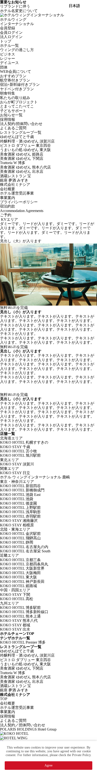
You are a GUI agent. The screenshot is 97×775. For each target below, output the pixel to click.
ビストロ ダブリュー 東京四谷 (25, 145)
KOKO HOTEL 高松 (16, 599)
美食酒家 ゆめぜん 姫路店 (21, 154)
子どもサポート (13, 111)
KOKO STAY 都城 (15, 625)
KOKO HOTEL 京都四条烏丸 (24, 564)
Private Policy (81, 755)
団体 (4, 67)
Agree (48, 765)
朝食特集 (7, 93)
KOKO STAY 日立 (15, 473)
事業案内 (7, 198)
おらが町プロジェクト (19, 102)
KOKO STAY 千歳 (15, 447)
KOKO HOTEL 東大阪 (18, 577)
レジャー (7, 58)
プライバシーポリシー (19, 202)
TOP (3, 699)
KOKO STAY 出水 (15, 629)
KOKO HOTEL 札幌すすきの (24, 442)
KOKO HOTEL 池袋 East (20, 495)
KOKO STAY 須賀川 (17, 464)
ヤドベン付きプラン (17, 89)
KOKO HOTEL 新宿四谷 (20, 486)
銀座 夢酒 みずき (14, 180)
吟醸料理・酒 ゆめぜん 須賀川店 (27, 141)
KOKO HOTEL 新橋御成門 (22, 490)
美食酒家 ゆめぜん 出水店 (21, 171)
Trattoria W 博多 (12, 163)
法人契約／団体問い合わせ (22, 725)
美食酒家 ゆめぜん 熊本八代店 (25, 167)
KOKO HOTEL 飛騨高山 (20, 538)
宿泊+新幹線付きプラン (20, 84)
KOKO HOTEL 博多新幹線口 (24, 612)
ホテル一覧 (9, 45)
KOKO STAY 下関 (15, 595)
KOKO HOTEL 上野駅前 (20, 508)
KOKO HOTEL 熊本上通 (20, 616)
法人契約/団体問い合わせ (21, 124)
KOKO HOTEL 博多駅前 (20, 608)
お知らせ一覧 (11, 115)
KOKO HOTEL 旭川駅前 (20, 455)
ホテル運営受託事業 (17, 193)
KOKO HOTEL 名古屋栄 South (25, 551)
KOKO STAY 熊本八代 (19, 621)
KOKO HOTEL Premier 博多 (23, 642)
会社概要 (7, 189)
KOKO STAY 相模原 (17, 525)
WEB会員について (15, 71)
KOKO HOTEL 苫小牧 (18, 451)
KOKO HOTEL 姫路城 (18, 586)
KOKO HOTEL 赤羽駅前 (20, 516)
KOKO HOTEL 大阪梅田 (20, 573)
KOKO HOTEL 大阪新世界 (22, 568)
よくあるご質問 (13, 128)
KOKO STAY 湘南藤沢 (19, 521)
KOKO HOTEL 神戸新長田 (22, 582)
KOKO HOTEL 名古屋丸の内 (24, 547)
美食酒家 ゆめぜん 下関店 (21, 158)
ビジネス (7, 54)
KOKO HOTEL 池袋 (16, 499)
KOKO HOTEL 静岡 (16, 542)
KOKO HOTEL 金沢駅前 (20, 534)
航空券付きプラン (15, 80)
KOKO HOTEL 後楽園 (18, 503)
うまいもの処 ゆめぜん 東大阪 (25, 150)
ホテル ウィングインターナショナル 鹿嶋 (35, 477)
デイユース (9, 63)
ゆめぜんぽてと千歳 (17, 137)
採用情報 (7, 119)
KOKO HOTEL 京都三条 (20, 560)
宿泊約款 (7, 206)
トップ (5, 41)
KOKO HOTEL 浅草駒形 (20, 512)
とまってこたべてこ (17, 106)
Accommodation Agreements (21, 211)
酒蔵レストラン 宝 (15, 176)
